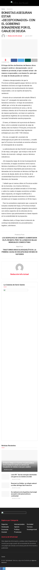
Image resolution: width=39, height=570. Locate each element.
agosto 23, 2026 (8, 469)
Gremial (4, 532)
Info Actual (9, 560)
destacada (5, 527)
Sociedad (30, 524)
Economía (9, 9)
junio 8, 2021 (28, 36)
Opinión (16, 527)
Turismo (29, 527)
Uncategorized (32, 529)
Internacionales (19, 524)
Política (16, 529)
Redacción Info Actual (15, 36)
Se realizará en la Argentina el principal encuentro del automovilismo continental (24, 494)
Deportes (5, 524)
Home (3, 9)
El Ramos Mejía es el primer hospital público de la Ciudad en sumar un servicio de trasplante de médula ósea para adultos (18, 465)
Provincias (17, 532)
